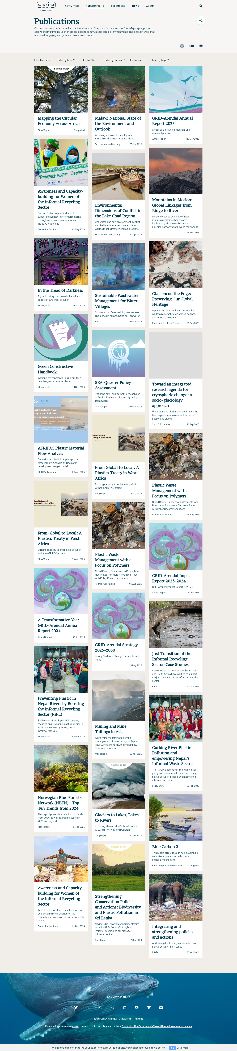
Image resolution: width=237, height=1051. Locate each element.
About (150, 6)
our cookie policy (154, 1047)
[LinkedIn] (124, 1011)
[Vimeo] (149, 1011)
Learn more (182, 1048)
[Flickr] (112, 1011)
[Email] (161, 1011)
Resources (118, 6)
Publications (95, 6)
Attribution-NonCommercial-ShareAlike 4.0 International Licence (157, 1026)
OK (172, 1048)
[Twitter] (76, 1011)
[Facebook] (88, 1011)
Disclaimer (125, 1018)
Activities (72, 6)
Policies (138, 1018)
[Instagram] (100, 1011)
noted (75, 1026)
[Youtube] (137, 1011)
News (135, 6)
